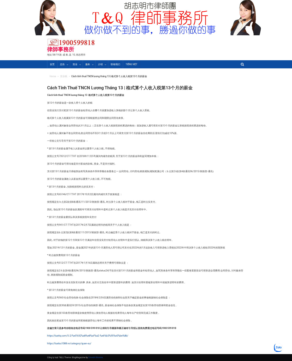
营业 (75, 64)
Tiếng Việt (131, 64)
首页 (52, 64)
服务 (87, 64)
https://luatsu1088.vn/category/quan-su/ (69, 343)
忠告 (62, 64)
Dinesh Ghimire (95, 357)
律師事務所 (60, 49)
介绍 (100, 64)
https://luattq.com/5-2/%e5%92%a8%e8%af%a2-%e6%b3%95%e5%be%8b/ (87, 335)
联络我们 (115, 64)
